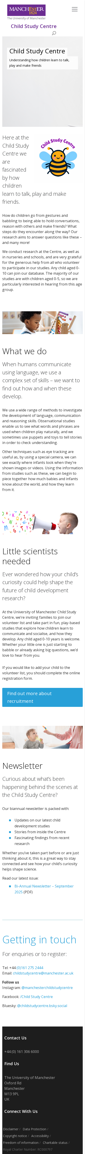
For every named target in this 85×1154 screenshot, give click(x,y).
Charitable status (55, 1142)
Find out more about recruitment (29, 697)
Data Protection (34, 1129)
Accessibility (40, 1136)
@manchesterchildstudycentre (47, 987)
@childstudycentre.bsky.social (42, 1005)
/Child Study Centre (36, 996)
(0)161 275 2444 (30, 967)
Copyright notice (15, 1136)
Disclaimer (10, 1129)
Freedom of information (21, 1142)
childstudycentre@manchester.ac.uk (43, 973)
